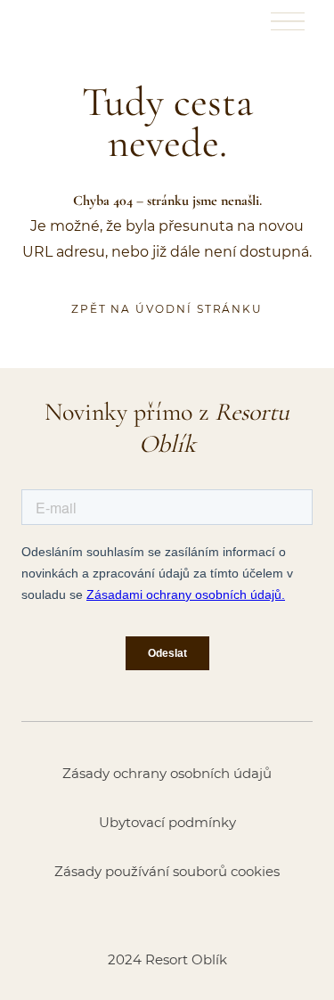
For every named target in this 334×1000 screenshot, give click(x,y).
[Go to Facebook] (121, 915)
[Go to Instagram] (167, 915)
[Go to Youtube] (214, 915)
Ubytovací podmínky (167, 822)
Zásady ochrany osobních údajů (167, 773)
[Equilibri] (64, 21)
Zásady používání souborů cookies (167, 871)
